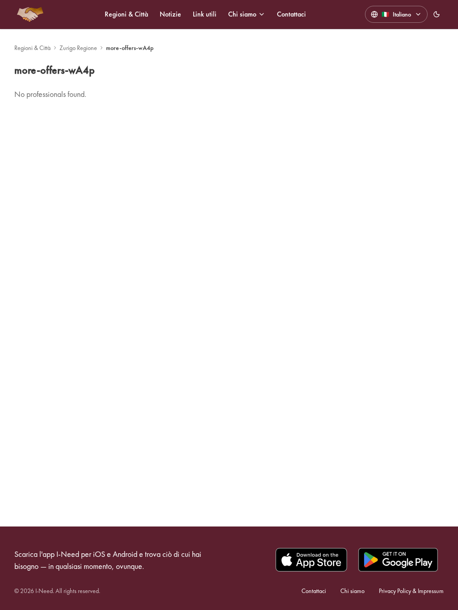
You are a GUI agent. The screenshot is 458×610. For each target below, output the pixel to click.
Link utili (204, 14)
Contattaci (291, 14)
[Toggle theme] (436, 14)
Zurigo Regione (78, 48)
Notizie (170, 14)
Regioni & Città (126, 14)
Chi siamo (242, 14)
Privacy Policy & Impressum (411, 591)
